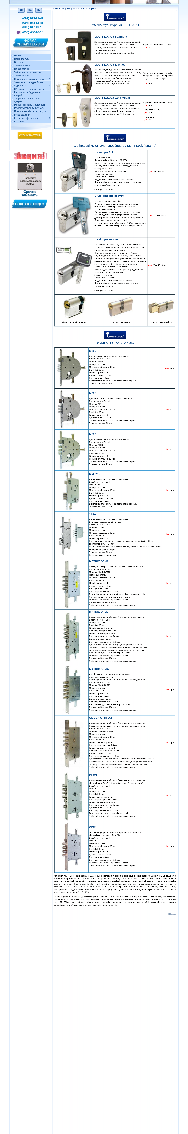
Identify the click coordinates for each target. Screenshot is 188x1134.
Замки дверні (21, 75)
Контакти (19, 121)
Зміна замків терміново (27, 72)
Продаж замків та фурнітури (30, 111)
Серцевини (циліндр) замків (30, 78)
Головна (19, 55)
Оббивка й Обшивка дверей (30, 88)
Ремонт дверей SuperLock (29, 107)
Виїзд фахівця (22, 114)
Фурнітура (20, 85)
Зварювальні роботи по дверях (27, 99)
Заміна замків (22, 65)
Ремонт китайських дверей (29, 104)
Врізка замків (21, 68)
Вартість (19, 62)
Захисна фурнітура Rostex (29, 82)
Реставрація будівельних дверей (28, 93)
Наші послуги (21, 58)
